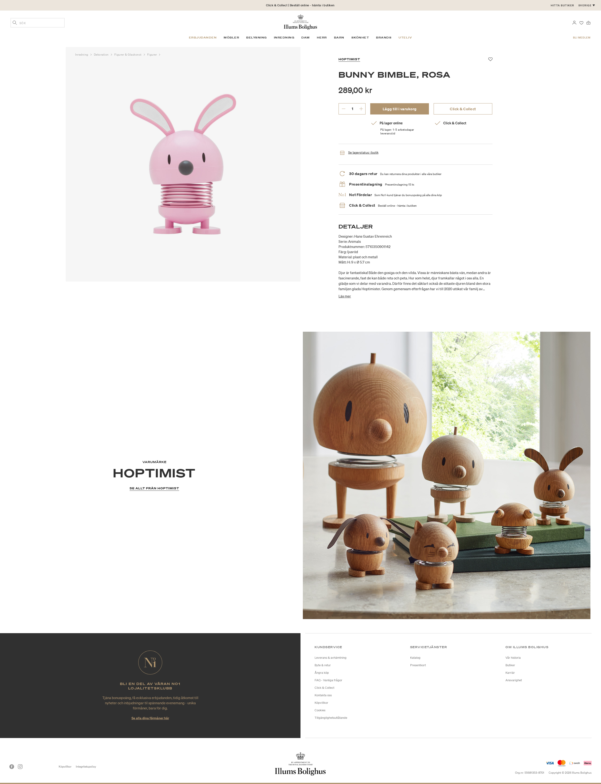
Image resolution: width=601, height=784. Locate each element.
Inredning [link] (284, 37)
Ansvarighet (513, 680)
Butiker (510, 665)
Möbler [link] (231, 37)
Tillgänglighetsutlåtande (331, 718)
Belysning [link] (256, 37)
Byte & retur (323, 665)
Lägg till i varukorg (400, 109)
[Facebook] (11, 766)
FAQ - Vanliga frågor (328, 680)
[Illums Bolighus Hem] (300, 21)
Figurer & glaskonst (128, 55)
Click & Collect (463, 109)
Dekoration (102, 55)
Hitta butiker (562, 5)
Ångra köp (322, 673)
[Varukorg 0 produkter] (588, 22)
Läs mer (345, 296)
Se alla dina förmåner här (150, 718)
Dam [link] (305, 37)
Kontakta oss (323, 695)
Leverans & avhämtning (331, 658)
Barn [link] (339, 37)
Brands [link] (384, 37)
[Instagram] (20, 766)
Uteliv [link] (405, 37)
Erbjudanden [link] (203, 37)
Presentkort (418, 665)
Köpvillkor (321, 703)
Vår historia (513, 658)
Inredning (82, 55)
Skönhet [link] (360, 37)
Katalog (415, 658)
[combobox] (38, 22)
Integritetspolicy (86, 767)
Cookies (320, 710)
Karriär (510, 673)
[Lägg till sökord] (15, 23)
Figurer (152, 55)
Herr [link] (322, 37)
